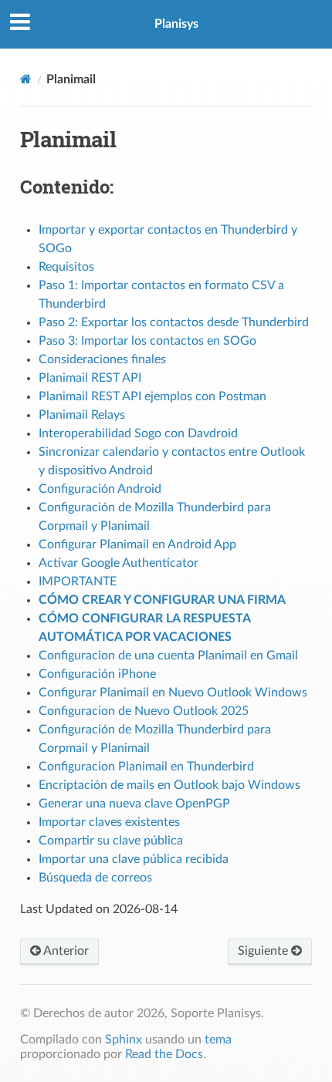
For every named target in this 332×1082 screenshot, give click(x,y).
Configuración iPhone (97, 674)
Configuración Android (100, 489)
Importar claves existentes (109, 822)
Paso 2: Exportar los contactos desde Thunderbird (174, 322)
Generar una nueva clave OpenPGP (134, 803)
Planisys (176, 24)
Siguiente (264, 951)
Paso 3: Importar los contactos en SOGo (147, 341)
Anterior (65, 951)
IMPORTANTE (78, 581)
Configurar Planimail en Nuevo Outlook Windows (173, 692)
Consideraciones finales (102, 359)
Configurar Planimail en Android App (137, 544)
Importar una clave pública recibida (134, 859)
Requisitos (66, 267)
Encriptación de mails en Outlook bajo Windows (169, 785)
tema (218, 1039)
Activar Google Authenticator (118, 563)
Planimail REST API (90, 378)
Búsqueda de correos (95, 877)
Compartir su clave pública (111, 840)
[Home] (26, 79)
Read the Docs (164, 1054)
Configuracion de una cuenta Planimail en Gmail (168, 655)
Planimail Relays (82, 415)
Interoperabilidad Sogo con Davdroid (138, 433)
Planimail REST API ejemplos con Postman (152, 396)
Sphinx (123, 1039)
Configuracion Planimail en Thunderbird (146, 766)
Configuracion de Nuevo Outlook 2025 (144, 711)
